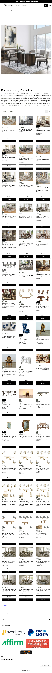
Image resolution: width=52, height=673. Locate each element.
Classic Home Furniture (26, 103)
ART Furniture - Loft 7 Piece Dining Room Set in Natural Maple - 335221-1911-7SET (24, 535)
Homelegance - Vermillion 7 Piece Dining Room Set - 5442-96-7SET (26, 217)
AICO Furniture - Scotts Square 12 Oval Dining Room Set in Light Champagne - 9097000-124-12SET (43, 503)
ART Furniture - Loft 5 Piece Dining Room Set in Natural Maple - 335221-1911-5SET (8, 535)
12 (4, 605)
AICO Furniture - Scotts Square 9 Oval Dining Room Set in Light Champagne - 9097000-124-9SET (9, 503)
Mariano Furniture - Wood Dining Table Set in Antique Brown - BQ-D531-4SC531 (9, 591)
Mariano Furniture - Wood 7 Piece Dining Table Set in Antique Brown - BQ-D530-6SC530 (26, 563)
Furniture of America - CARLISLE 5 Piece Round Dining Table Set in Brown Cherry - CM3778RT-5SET (43, 368)
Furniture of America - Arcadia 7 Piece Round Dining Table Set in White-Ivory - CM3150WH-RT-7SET (42, 189)
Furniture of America (39, 193)
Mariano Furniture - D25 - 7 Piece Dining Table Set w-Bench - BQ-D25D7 (42, 159)
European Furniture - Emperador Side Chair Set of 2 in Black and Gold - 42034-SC (42, 341)
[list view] (49, 111)
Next (6, 605)
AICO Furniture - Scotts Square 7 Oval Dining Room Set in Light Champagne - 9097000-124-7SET (42, 470)
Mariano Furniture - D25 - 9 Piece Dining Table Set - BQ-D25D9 (9, 217)
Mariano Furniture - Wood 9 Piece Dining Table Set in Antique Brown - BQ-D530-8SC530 (9, 563)
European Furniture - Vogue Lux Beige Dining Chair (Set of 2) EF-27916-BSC (25, 406)
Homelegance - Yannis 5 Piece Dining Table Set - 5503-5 (8, 275)
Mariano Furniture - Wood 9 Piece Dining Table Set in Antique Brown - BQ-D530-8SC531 (26, 591)
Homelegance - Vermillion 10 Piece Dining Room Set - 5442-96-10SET (43, 218)
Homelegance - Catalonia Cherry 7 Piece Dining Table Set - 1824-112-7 (43, 276)
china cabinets (7, 98)
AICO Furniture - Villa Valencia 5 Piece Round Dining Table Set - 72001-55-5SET (42, 308)
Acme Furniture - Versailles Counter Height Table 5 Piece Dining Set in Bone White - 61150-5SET (9, 246)
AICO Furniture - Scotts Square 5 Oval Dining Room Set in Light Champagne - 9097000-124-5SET (9, 470)
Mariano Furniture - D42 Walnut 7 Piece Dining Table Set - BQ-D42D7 (43, 244)
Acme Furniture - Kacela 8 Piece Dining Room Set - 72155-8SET (8, 158)
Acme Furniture (4, 160)
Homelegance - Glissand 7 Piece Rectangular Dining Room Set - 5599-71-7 (25, 131)
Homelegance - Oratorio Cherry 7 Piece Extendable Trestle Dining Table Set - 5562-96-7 (43, 132)
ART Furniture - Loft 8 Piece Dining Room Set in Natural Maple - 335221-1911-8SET (41, 535)
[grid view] (46, 111)
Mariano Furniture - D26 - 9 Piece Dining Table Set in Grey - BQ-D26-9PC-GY (25, 160)
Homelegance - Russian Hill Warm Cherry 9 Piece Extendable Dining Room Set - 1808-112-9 (9, 305)
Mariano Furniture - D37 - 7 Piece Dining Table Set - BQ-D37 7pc (25, 186)
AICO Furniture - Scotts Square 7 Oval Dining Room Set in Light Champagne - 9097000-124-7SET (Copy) (25, 470)
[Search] (46, 5)
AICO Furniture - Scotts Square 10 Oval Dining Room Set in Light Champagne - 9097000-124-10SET (26, 503)
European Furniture (22, 343)
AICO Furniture (6, 103)
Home (2, 10)
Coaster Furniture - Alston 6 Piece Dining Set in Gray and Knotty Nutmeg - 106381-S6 (26, 244)
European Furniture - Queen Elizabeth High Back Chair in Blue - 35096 (25, 341)
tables (46, 97)
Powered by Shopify (26, 670)
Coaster (20, 247)
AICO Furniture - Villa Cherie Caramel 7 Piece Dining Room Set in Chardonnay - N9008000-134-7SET (26, 308)
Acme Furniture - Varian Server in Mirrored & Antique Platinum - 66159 (26, 373)
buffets (2, 98)
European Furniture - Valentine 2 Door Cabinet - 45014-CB (25, 437)
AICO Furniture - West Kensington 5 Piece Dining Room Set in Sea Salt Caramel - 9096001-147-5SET (43, 438)
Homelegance (21, 133)
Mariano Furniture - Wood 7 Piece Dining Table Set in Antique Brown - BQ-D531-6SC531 (43, 563)
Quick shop (9, 138)
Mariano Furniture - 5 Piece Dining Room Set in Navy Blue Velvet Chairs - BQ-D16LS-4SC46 (8, 336)
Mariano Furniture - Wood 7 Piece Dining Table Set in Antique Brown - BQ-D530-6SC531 (43, 591)
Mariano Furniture (5, 131)
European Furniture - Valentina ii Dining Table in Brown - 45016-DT (43, 405)
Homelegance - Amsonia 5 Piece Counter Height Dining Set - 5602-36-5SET (9, 406)
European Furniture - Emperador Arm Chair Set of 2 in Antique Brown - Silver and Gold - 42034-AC (9, 373)
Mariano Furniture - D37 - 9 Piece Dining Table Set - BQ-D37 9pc (9, 129)
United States (45, 665)
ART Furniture (12, 103)
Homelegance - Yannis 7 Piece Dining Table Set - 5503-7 (8, 186)
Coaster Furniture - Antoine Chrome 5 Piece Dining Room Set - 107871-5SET (26, 275)
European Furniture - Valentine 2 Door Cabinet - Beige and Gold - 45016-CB (9, 438)
